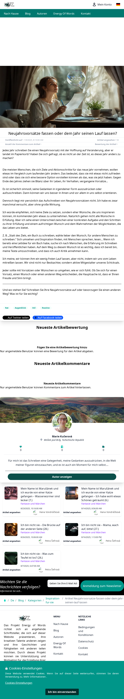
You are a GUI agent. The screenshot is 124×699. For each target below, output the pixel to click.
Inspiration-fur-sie (53, 600)
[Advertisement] (62, 41)
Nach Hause (11, 13)
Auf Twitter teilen (18, 317)
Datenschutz (86, 641)
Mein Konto (105, 4)
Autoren (42, 13)
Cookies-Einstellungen (18, 683)
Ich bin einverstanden (62, 692)
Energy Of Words (63, 13)
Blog (28, 13)
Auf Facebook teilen (50, 317)
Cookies (83, 648)
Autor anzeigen (62, 477)
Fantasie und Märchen (33, 503)
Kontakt (86, 13)
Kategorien (34, 600)
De (12, 600)
